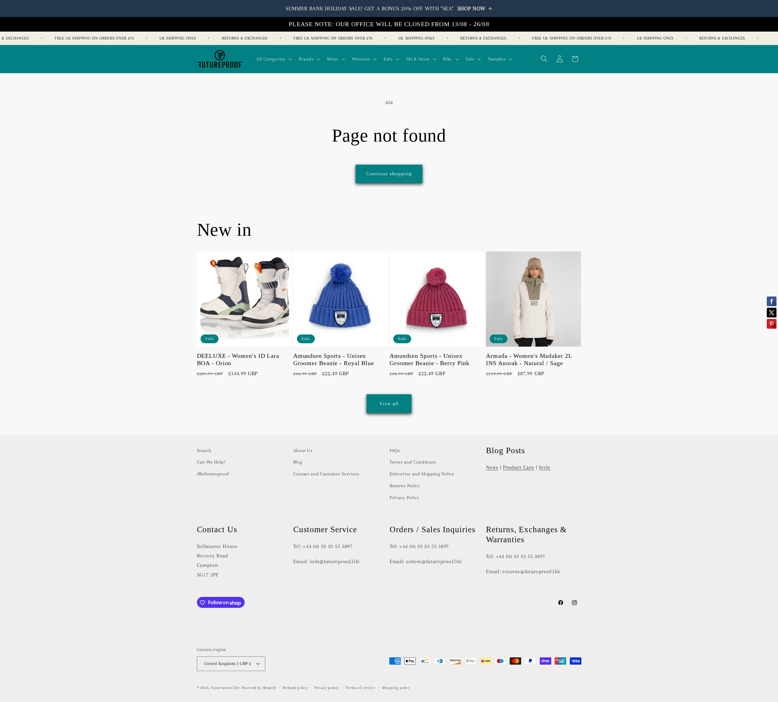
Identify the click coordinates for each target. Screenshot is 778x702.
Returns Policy (405, 485)
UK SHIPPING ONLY (172, 38)
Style (544, 467)
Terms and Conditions (413, 462)
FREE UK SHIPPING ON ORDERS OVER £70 (88, 38)
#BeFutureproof (213, 474)
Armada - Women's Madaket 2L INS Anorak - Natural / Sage (529, 360)
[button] (273, 59)
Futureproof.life (225, 688)
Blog (297, 462)
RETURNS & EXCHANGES (239, 38)
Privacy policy (327, 688)
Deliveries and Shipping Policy (422, 474)
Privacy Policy (404, 497)
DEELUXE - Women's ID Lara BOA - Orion (238, 360)
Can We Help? (211, 462)
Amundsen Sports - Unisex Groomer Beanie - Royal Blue (333, 360)
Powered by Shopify (259, 688)
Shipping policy (396, 688)
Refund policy (295, 688)
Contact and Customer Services (326, 474)
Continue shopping (389, 173)
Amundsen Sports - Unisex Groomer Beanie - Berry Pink (430, 360)
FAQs (395, 450)
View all (389, 403)
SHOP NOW (471, 8)
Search (204, 450)
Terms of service (360, 688)
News (492, 467)
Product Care (518, 467)
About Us (302, 450)
